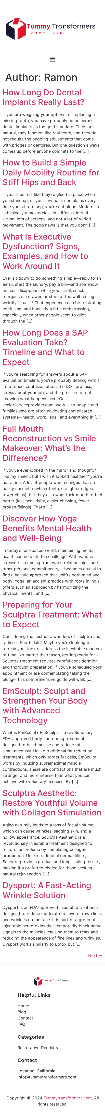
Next (95, 955)
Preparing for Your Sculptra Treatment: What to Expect (52, 614)
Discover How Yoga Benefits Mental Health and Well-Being (47, 528)
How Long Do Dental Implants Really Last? (43, 97)
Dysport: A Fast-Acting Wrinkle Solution (47, 890)
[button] (52, 59)
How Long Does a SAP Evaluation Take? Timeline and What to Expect (45, 347)
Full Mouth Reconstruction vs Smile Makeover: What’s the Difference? (49, 443)
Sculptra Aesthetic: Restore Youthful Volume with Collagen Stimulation (52, 803)
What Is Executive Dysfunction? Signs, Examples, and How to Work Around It (45, 251)
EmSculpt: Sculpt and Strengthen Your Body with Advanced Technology (45, 705)
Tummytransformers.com (68, 1097)
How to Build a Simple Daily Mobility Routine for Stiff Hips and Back (51, 172)
